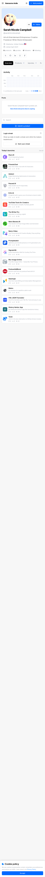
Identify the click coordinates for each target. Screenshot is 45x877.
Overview (8, 63)
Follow (38, 24)
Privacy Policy (31, 869)
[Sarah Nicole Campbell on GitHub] (10, 56)
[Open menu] (3, 3)
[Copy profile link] (29, 25)
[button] (22, 157)
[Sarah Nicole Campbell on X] (5, 56)
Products (19, 63)
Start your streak (24, 144)
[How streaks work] (41, 133)
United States (18, 44)
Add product (37, 3)
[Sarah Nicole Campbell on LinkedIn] (15, 56)
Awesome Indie (11, 3)
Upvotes (32, 63)
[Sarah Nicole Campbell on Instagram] (20, 56)
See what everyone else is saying (22, 109)
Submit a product (24, 126)
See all (41, 150)
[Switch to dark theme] (27, 3)
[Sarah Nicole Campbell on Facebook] (25, 56)
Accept (22, 873)
